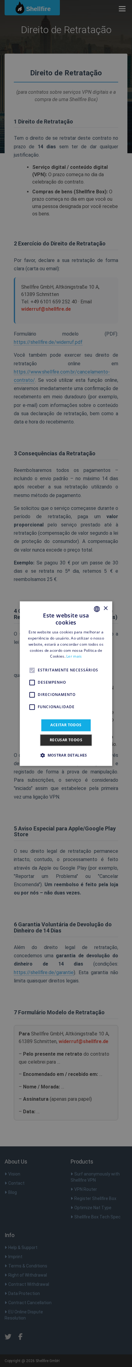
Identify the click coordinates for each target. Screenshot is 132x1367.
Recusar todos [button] (66, 739)
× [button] (105, 608)
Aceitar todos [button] (65, 725)
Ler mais (74, 656)
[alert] (66, 683)
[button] (66, 755)
